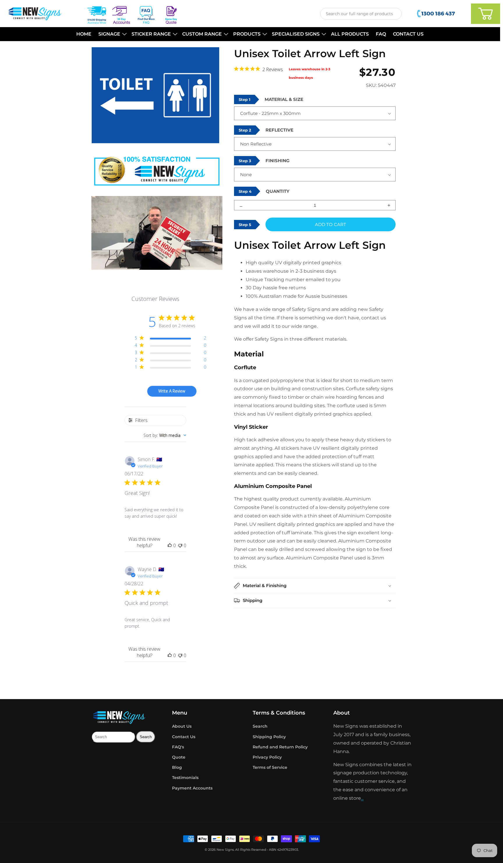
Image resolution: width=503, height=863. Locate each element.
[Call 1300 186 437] (436, 13)
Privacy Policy (267, 757)
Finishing (277, 160)
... (362, 798)
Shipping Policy (269, 736)
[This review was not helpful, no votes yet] (180, 545)
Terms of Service (270, 767)
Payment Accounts (192, 788)
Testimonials (185, 777)
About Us (182, 726)
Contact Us (183, 736)
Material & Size (284, 99)
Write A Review (171, 391)
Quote (178, 757)
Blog (177, 767)
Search (260, 726)
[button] (111, 34)
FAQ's (178, 747)
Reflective (279, 130)
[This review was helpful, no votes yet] (170, 545)
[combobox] (361, 14)
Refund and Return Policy (280, 747)
